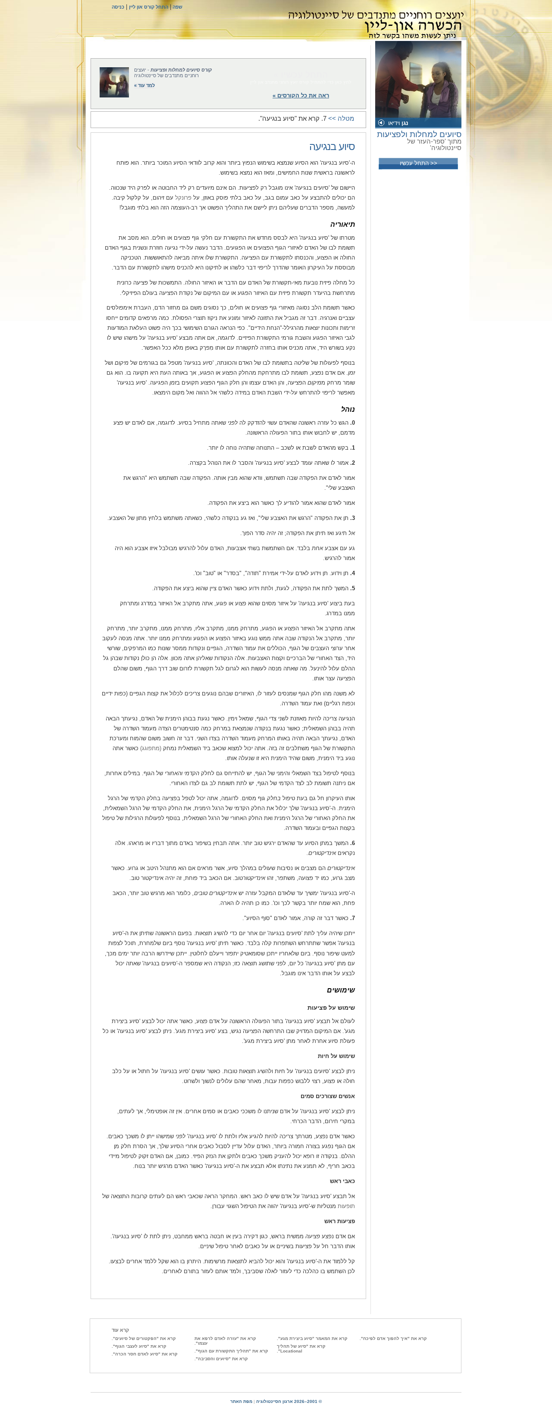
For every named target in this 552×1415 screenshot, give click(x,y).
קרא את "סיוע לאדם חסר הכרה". (145, 1354)
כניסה (118, 6)
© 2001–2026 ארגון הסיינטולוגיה (289, 1401)
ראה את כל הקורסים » (301, 95)
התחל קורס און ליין (148, 6)
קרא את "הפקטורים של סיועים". (144, 1338)
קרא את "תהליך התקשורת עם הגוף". (231, 1351)
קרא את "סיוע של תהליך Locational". (301, 1348)
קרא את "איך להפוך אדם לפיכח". (393, 1338)
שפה (176, 6)
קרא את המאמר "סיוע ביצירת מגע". (312, 1338)
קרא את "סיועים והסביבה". (221, 1358)
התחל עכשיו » (300, 74)
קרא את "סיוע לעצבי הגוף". (139, 1346)
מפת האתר (241, 1401)
